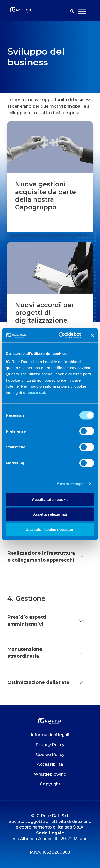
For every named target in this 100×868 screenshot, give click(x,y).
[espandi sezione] (82, 557)
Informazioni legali (50, 734)
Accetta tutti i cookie (50, 499)
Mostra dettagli (70, 484)
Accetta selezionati (50, 514)
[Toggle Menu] (82, 11)
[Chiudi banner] (92, 335)
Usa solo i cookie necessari (50, 529)
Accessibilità (50, 764)
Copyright (50, 784)
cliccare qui (34, 392)
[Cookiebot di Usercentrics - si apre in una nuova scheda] (60, 335)
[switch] (86, 431)
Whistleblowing (50, 774)
